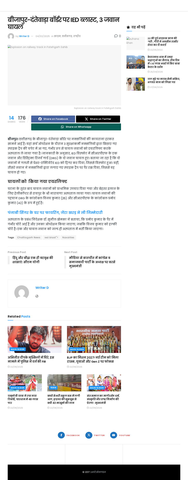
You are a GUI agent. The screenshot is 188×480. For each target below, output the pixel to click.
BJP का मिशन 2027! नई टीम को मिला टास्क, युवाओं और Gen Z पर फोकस (93, 359)
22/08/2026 (16, 366)
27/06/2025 (156, 87)
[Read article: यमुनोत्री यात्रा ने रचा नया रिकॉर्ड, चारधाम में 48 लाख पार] (25, 382)
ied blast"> (51, 237)
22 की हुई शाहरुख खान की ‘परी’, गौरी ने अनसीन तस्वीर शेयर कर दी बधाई (163, 42)
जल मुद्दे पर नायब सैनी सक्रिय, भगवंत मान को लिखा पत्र (164, 80)
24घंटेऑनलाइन (98, 472)
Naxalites (68, 237)
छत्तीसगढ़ (67, 36)
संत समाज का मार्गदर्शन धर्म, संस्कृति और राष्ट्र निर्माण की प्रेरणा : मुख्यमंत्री (103, 399)
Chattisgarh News (28, 237)
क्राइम (57, 36)
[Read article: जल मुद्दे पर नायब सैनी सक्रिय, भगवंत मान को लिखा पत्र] (135, 84)
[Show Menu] (178, 5)
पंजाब (53, 387)
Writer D (24, 36)
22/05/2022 (156, 49)
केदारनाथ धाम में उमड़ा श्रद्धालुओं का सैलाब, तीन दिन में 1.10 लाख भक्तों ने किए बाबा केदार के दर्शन (164, 62)
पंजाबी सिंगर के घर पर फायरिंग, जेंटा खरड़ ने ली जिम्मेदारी (55, 212)
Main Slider (17, 349)
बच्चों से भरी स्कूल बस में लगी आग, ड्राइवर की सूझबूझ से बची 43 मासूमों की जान (63, 399)
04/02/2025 (43, 36)
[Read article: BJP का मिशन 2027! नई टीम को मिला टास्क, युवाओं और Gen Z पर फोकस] (94, 339)
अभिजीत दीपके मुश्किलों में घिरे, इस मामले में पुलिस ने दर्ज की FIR (31, 359)
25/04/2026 (156, 71)
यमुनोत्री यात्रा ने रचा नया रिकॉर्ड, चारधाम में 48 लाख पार (23, 399)
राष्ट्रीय (77, 36)
